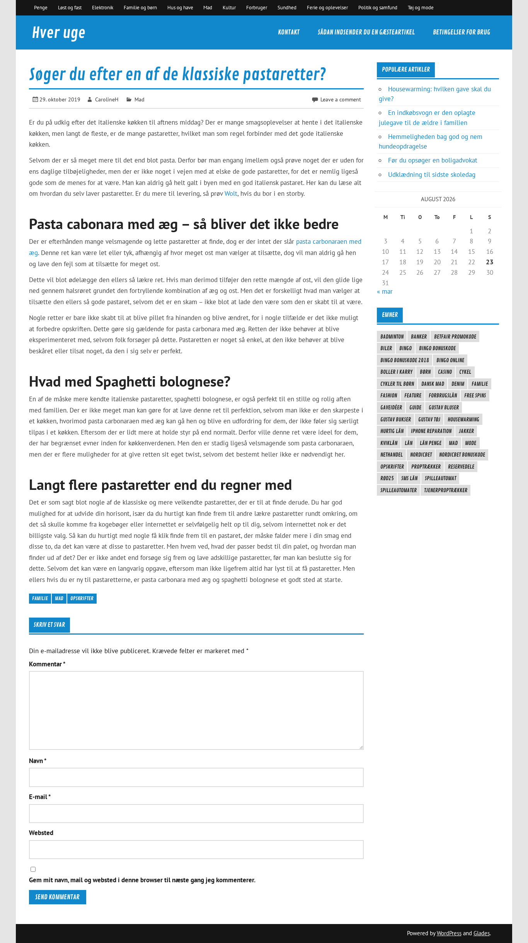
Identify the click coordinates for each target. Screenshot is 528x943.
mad (59, 598)
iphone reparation (431, 431)
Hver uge (58, 33)
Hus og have (180, 7)
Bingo (405, 348)
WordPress (449, 933)
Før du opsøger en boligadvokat (432, 160)
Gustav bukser (395, 419)
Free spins (475, 395)
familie (40, 598)
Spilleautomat (440, 478)
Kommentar (47, 664)
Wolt (231, 193)
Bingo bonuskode (437, 348)
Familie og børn (140, 7)
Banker (419, 336)
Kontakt (289, 32)
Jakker (466, 431)
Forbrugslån (443, 395)
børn (425, 371)
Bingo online (450, 360)
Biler (386, 348)
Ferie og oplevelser (327, 7)
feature (412, 395)
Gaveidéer (391, 407)
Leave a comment (340, 99)
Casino (445, 371)
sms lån (409, 478)
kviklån (388, 443)
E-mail (40, 797)
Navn (37, 761)
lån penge (430, 443)
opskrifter (82, 598)
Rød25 (387, 478)
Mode (470, 443)
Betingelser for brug (461, 32)
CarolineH (106, 99)
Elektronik (102, 7)
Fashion (388, 395)
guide (415, 407)
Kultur (229, 7)
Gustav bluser (444, 407)
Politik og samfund (377, 7)
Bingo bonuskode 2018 (404, 360)
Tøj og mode (421, 7)
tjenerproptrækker (445, 490)
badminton (392, 336)
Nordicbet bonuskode (462, 454)
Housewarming (463, 419)
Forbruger (256, 7)
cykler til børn (397, 383)
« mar (385, 291)
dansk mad (432, 383)
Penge (41, 7)
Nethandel (391, 454)
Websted (41, 833)
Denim (457, 383)
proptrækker (426, 466)
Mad (207, 7)
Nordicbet (421, 454)
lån (408, 443)
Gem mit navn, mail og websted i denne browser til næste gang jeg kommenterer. (142, 880)
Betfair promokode (455, 336)
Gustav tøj (429, 419)
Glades (481, 933)
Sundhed (287, 7)
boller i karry (396, 371)
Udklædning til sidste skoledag (431, 174)
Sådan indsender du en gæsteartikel (366, 32)
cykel (465, 371)
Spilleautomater (398, 490)
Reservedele (461, 466)
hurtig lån (392, 431)
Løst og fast (70, 7)
